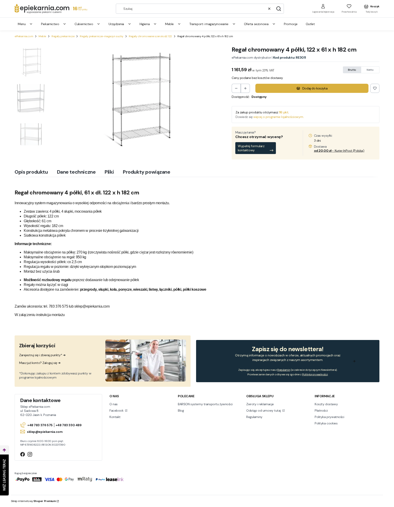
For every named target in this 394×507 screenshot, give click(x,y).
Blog (181, 410)
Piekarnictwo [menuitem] (50, 24)
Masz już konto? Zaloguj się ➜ (40, 363)
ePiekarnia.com (24, 36)
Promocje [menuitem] (291, 24)
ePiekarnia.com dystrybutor (251, 57)
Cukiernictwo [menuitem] (84, 24)
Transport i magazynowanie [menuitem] (208, 24)
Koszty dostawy (326, 404)
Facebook (116, 410)
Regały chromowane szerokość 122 (150, 36)
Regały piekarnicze (63, 36)
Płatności (321, 410)
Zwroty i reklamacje (260, 404)
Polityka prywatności (329, 417)
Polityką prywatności (315, 374)
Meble (42, 36)
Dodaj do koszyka (314, 88)
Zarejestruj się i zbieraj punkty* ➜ (42, 355)
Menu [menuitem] (22, 24)
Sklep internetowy (33, 501)
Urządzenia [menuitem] (116, 24)
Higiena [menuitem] (145, 24)
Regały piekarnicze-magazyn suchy (101, 36)
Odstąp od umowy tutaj (264, 410)
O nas (113, 404)
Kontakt (115, 417)
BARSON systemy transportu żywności (205, 404)
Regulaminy (254, 417)
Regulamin (283, 370)
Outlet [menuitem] (310, 24)
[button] (279, 9)
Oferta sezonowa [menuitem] (256, 24)
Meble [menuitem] (169, 24)
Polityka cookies (326, 423)
